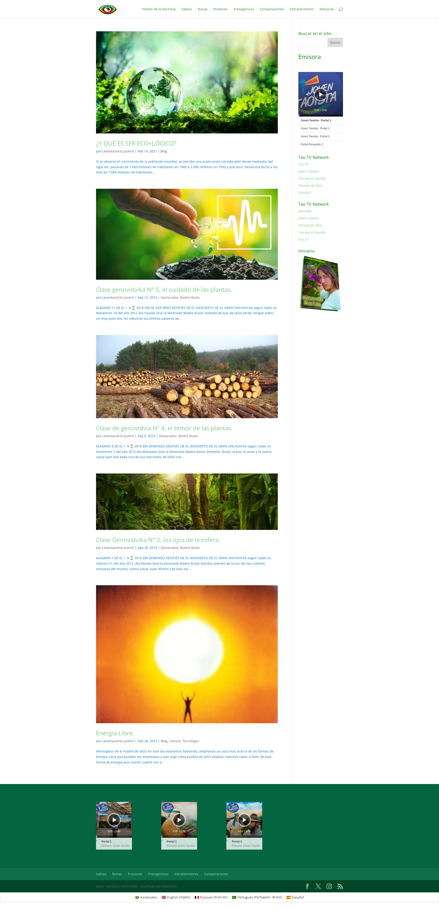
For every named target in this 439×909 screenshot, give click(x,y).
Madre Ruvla (190, 297)
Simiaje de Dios (310, 185)
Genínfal (304, 192)
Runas (202, 9)
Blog (164, 151)
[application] (320, 94)
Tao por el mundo (312, 178)
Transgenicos (243, 9)
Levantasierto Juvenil (118, 151)
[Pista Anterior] (307, 94)
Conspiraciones (272, 9)
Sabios (187, 9)
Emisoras (327, 9)
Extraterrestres (302, 9)
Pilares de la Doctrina (159, 9)
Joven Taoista (308, 171)
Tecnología (190, 741)
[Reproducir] (321, 94)
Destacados (169, 297)
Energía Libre (114, 733)
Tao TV (303, 164)
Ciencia (174, 741)
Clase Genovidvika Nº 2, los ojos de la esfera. (158, 540)
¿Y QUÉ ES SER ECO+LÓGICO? (136, 143)
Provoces (220, 9)
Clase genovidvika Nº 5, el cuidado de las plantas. (164, 289)
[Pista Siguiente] (332, 94)
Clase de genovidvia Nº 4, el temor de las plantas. (164, 428)
